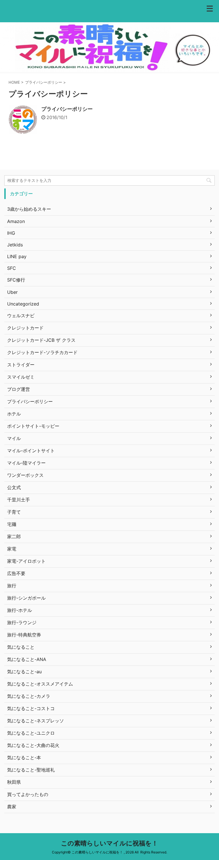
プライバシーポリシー (67, 109)
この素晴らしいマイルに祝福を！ (109, 843)
